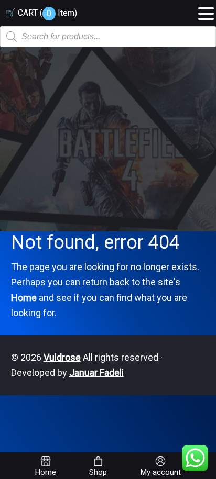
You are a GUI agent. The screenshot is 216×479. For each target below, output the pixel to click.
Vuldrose (62, 357)
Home (24, 297)
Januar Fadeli (96, 372)
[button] (206, 10)
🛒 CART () (41, 13)
